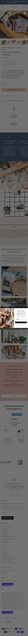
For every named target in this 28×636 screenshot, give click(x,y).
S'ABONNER (21, 322)
